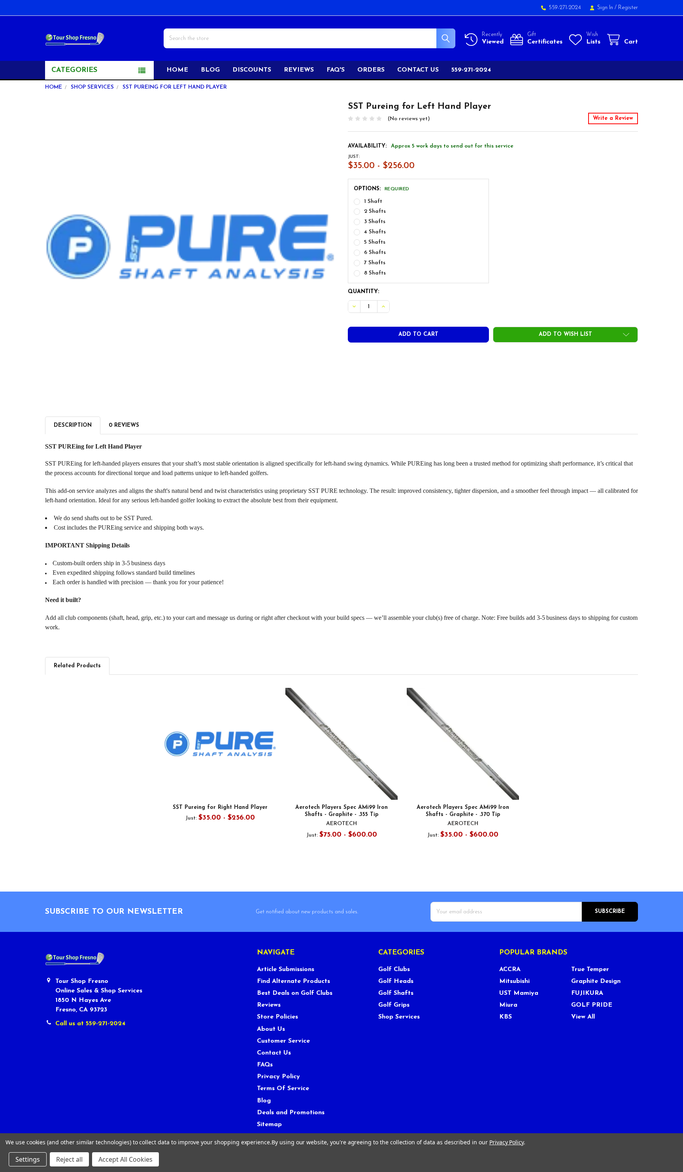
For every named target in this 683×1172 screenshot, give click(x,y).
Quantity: (363, 292)
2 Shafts (375, 211)
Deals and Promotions (291, 1113)
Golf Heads (395, 981)
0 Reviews (124, 425)
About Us (271, 1029)
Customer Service (283, 1041)
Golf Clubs (394, 969)
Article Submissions (285, 969)
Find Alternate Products (293, 981)
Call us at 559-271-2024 (90, 1024)
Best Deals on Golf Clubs (294, 993)
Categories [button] (74, 70)
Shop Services (399, 1017)
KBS (505, 1017)
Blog (210, 70)
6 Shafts (375, 253)
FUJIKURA (587, 993)
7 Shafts (374, 263)
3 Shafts (374, 222)
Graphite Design (596, 981)
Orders (371, 70)
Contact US (418, 70)
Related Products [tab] (77, 666)
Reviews (299, 70)
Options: (381, 189)
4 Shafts (375, 232)
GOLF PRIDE (591, 1005)
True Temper (590, 969)
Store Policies (277, 1017)
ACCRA (510, 969)
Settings (27, 1159)
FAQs (265, 1065)
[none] (190, 246)
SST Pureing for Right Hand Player (220, 807)
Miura (508, 1005)
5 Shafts (374, 242)
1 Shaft (373, 201)
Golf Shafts (395, 993)
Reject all (69, 1159)
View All (583, 1017)
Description (73, 425)
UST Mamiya (518, 993)
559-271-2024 (471, 70)
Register (628, 8)
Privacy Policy (278, 1077)
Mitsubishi (514, 981)
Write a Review (613, 118)
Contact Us (274, 1053)
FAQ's (335, 70)
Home (177, 70)
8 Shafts (375, 273)
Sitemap (269, 1124)
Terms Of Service (283, 1088)
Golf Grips (393, 1005)
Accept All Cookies (125, 1159)
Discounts (251, 70)
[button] (565, 335)
